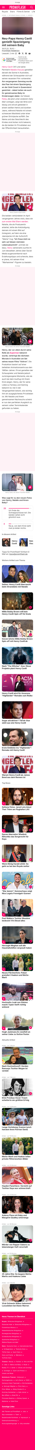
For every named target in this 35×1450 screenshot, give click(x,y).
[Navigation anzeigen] (3, 7)
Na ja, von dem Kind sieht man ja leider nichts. (20, 527)
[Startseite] (17, 7)
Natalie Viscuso (17, 70)
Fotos (4, 99)
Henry (9, 248)
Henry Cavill (7, 67)
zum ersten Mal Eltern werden (15, 221)
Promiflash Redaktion (11, 51)
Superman (14, 353)
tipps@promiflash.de (18, 554)
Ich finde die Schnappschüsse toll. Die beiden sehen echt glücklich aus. (20, 513)
